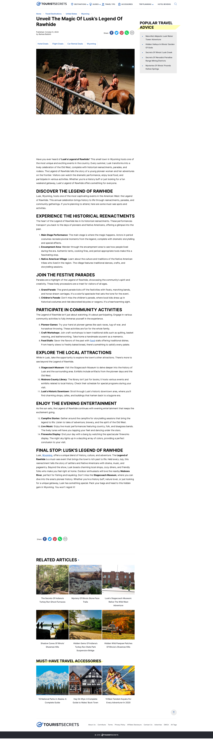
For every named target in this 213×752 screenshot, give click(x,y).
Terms (110, 725)
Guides (96, 4)
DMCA (166, 725)
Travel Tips (110, 4)
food (92, 340)
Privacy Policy (120, 725)
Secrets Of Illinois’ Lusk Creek (159, 52)
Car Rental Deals (75, 43)
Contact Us (148, 725)
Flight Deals (57, 43)
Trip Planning (145, 4)
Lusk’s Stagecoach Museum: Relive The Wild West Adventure (118, 602)
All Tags (174, 725)
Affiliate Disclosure (134, 725)
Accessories (127, 4)
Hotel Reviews (164, 4)
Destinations (80, 4)
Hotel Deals (43, 43)
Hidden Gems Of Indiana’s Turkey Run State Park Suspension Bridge (85, 647)
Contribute (102, 725)
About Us (92, 725)
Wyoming (91, 43)
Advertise (158, 725)
